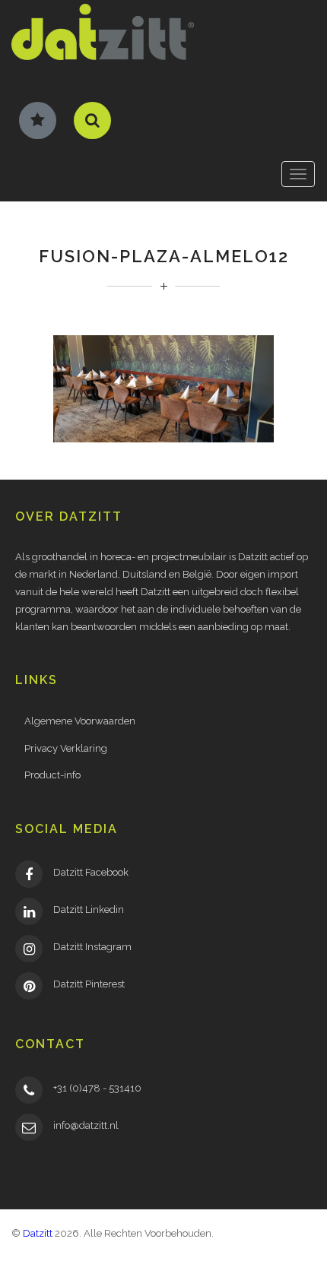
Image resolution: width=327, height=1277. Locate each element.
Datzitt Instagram (92, 946)
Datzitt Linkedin (88, 909)
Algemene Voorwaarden (79, 721)
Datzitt (37, 1233)
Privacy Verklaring (65, 748)
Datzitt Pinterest (89, 984)
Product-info (52, 775)
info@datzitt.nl (86, 1125)
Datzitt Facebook (91, 872)
